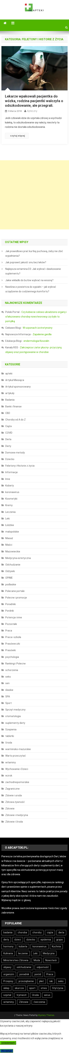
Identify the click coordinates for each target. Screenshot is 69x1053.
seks (8, 676)
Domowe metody (15, 452)
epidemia (46, 939)
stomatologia (13, 716)
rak (51, 981)
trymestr (21, 995)
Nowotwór (51, 960)
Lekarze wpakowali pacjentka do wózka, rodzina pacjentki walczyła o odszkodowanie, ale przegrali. (34, 101)
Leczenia (10, 512)
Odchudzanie (12, 564)
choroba (22, 932)
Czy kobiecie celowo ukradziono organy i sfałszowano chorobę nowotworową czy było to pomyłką (36, 317)
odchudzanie (24, 967)
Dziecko (9, 459)
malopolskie (12, 531)
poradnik (24, 974)
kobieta (23, 946)
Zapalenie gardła (42, 334)
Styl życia (57, 988)
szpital (7, 995)
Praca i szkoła (13, 637)
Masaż (9, 538)
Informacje (11, 472)
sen (7, 683)
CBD (7, 413)
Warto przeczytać (15, 755)
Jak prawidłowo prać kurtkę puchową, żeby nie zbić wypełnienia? (34, 253)
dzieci (17, 939)
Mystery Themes (46, 1015)
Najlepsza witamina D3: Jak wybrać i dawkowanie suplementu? (33, 271)
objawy (7, 967)
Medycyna (48, 953)
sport (32, 988)
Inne (7, 479)
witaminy (10, 762)
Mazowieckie (12, 551)
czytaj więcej (17, 135)
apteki (8, 373)
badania (7, 932)
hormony (8, 946)
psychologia (12, 657)
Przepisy (8, 981)
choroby (37, 932)
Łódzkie (9, 525)
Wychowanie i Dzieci (16, 769)
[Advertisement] (34, 194)
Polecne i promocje (16, 597)
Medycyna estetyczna (18, 558)
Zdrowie (10, 808)
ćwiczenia (39, 1002)
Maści (8, 544)
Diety (8, 446)
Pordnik (9, 610)
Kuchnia (56, 946)
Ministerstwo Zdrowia (15, 960)
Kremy (9, 505)
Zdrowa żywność (15, 802)
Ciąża (8, 426)
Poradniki (10, 604)
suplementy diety (15, 723)
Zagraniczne (12, 788)
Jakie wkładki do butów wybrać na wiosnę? (29, 280)
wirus (47, 995)
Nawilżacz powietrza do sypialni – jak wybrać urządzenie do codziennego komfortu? (30, 289)
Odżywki (10, 571)
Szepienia (10, 729)
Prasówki (10, 650)
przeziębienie (26, 981)
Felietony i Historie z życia (19, 465)
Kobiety (9, 485)
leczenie (23, 953)
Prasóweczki (12, 643)
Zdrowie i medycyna (16, 815)
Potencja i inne (13, 617)
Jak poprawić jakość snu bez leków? (25, 262)
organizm (8, 974)
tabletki (9, 736)
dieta (61, 932)
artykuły (9, 393)
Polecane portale (15, 591)
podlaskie (10, 584)
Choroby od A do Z (15, 419)
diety (6, 939)
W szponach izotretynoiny (37, 327)
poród (37, 974)
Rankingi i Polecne (15, 663)
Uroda (8, 742)
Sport (8, 703)
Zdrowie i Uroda (14, 821)
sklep (6, 988)
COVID (8, 432)
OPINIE (9, 577)
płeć (41, 981)
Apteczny (32, 111)
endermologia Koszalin (36, 340)
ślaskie (9, 690)
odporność (43, 967)
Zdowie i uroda (13, 795)
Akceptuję (6, 1050)
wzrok (8, 775)
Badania (10, 399)
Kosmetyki (11, 498)
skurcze (19, 988)
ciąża (50, 932)
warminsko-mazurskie (18, 749)
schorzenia (11, 670)
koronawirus (12, 492)
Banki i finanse (13, 406)
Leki (7, 518)
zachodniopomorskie (17, 782)
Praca (8, 630)
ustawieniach (8, 1042)
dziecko (30, 939)
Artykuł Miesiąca (14, 380)
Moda (37, 960)
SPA (7, 696)
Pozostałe (11, 624)
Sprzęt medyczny (15, 709)
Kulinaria (8, 953)
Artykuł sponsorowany (18, 386)
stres (44, 988)
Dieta (8, 439)
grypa (59, 939)
